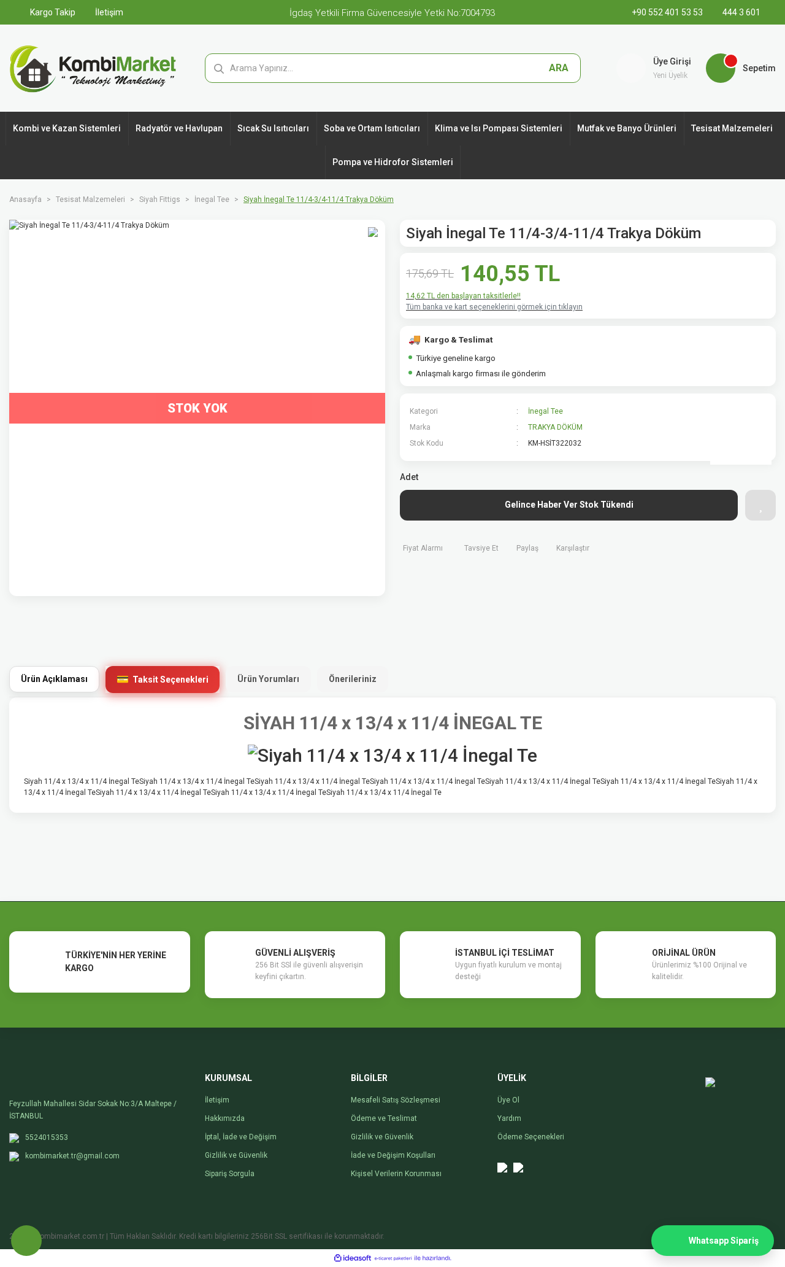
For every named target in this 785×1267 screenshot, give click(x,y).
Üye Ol (508, 1100)
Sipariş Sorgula (230, 1173)
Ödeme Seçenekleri (530, 1137)
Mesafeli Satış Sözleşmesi (395, 1100)
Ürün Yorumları (268, 679)
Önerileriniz (353, 679)
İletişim (108, 12)
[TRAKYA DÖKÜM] (741, 434)
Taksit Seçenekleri (170, 679)
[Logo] (93, 67)
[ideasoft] (353, 1258)
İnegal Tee (545, 411)
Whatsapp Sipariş (724, 1241)
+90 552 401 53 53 (668, 12)
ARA (559, 68)
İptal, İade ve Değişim (241, 1137)
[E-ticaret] (393, 1258)
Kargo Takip (51, 12)
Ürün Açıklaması (54, 679)
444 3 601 (740, 12)
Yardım (509, 1118)
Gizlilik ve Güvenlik (236, 1155)
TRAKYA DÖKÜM (555, 427)
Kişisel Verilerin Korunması (396, 1173)
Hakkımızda (225, 1118)
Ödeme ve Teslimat (384, 1118)
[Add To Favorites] (760, 505)
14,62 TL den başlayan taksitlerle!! (463, 296)
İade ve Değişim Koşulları (393, 1155)
